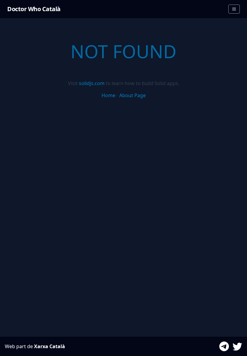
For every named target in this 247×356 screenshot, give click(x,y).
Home (108, 95)
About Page (132, 95)
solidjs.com (92, 83)
